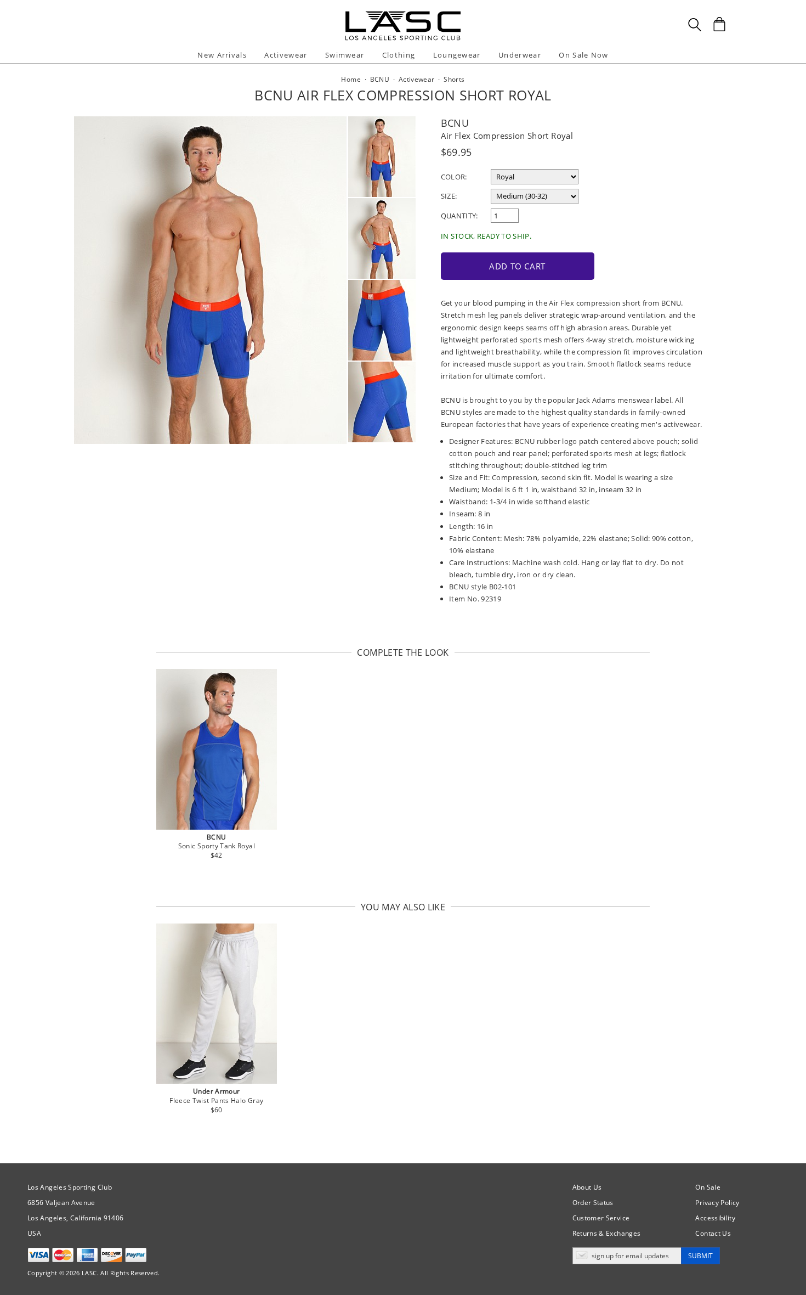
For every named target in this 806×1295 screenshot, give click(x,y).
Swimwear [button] (344, 55)
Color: (454, 177)
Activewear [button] (285, 55)
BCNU (455, 123)
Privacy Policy (717, 1202)
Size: (449, 196)
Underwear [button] (519, 55)
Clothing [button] (398, 55)
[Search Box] (694, 24)
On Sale (707, 1187)
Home (350, 79)
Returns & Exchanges (606, 1233)
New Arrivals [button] (222, 55)
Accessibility (715, 1218)
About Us (587, 1187)
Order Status (593, 1202)
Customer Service (601, 1218)
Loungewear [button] (457, 55)
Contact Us (713, 1233)
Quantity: (459, 216)
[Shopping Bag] (719, 24)
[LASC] (403, 15)
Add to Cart (517, 266)
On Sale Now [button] (583, 55)
